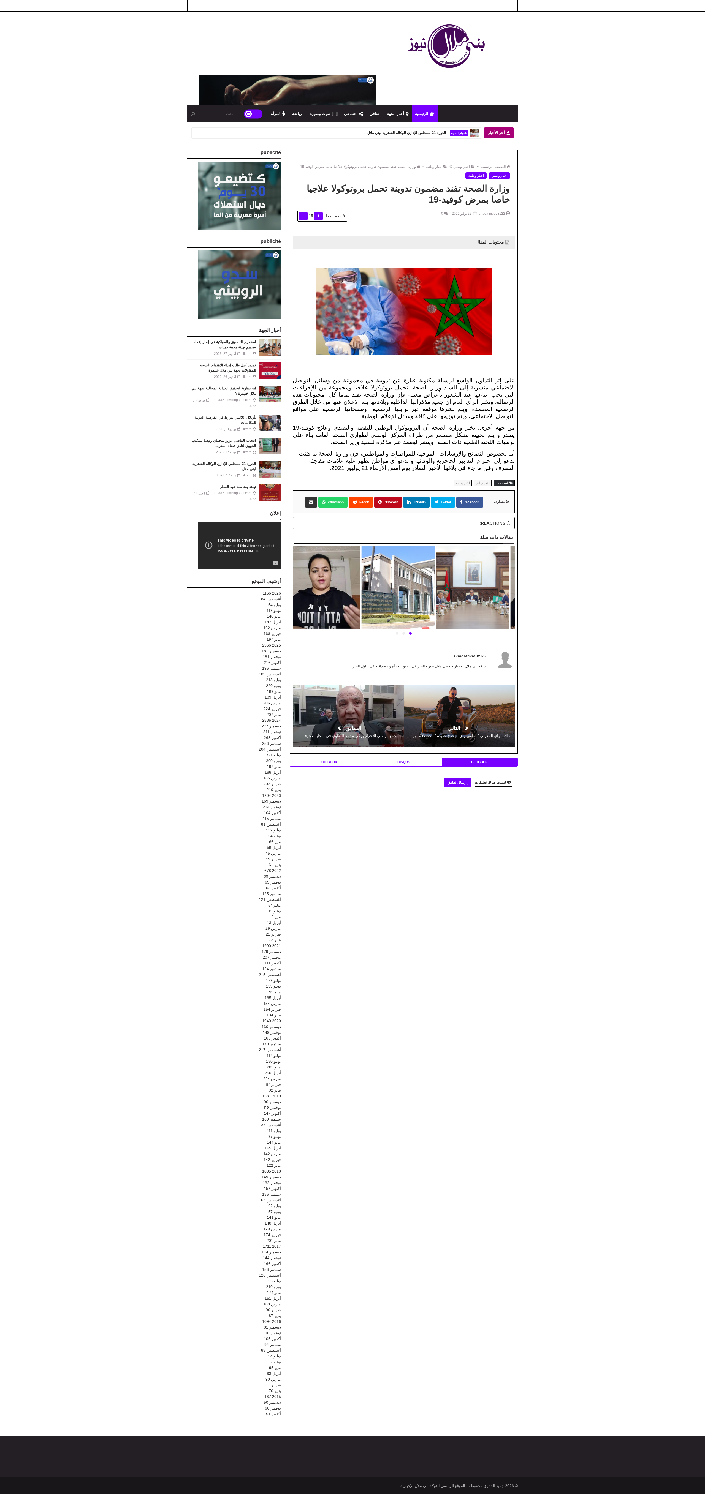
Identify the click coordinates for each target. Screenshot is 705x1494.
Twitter (445, 502)
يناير (274, 639)
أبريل (273, 622)
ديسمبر (271, 651)
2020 (271, 1021)
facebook (471, 502)
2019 (271, 1096)
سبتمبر (271, 668)
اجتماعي (350, 113)
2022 (272, 870)
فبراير (272, 633)
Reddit (363, 502)
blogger (479, 762)
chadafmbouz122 (470, 656)
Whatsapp (335, 502)
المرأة (276, 113)
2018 (271, 1171)
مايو (274, 616)
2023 (271, 795)
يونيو (274, 610)
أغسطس (271, 599)
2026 (272, 593)
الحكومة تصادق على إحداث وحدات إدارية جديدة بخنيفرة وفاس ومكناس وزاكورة (329, 591)
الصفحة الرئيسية (493, 167)
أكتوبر (272, 662)
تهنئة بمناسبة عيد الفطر (429, 133)
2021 (271, 946)
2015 (272, 1396)
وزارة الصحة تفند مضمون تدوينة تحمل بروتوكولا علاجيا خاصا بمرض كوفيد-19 (358, 167)
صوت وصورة (320, 113)
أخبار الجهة (395, 113)
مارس (272, 628)
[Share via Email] (311, 502)
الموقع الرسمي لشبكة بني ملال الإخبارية (432, 1486)
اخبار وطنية (434, 167)
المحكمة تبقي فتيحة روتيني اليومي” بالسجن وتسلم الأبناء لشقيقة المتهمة (403, 594)
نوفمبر (272, 657)
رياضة (297, 113)
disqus (403, 762)
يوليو (273, 604)
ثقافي (374, 113)
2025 (271, 645)
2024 (271, 720)
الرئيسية (421, 113)
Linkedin (418, 502)
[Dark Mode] (253, 113)
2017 (272, 1246)
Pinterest (390, 502)
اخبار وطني (461, 167)
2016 (271, 1321)
